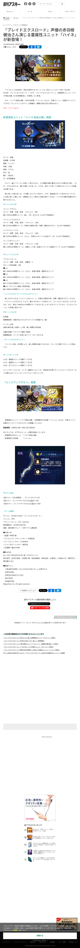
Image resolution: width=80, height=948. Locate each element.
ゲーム (10, 11)
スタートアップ (50, 11)
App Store (9, 578)
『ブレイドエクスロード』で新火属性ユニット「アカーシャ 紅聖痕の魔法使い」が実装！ (31, 644)
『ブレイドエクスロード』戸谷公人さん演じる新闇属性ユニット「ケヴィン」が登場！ (29, 638)
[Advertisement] (40, 676)
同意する (40, 936)
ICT (70, 11)
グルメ (30, 11)
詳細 (15, 930)
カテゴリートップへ (66, 617)
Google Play (9, 581)
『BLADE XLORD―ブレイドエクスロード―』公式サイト (26, 569)
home (7, 18)
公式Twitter (9, 572)
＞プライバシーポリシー (40, 940)
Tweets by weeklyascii (46, 737)
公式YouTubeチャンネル (14, 575)
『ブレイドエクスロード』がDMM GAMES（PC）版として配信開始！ (24, 641)
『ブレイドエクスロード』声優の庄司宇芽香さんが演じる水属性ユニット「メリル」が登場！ (31, 650)
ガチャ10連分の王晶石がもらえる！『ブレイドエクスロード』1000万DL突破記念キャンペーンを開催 (34, 653)
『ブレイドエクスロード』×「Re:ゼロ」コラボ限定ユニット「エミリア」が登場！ (28, 647)
